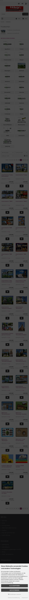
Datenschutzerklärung (14, 597)
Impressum (25, 597)
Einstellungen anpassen (15, 594)
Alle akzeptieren (14, 585)
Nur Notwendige (14, 590)
